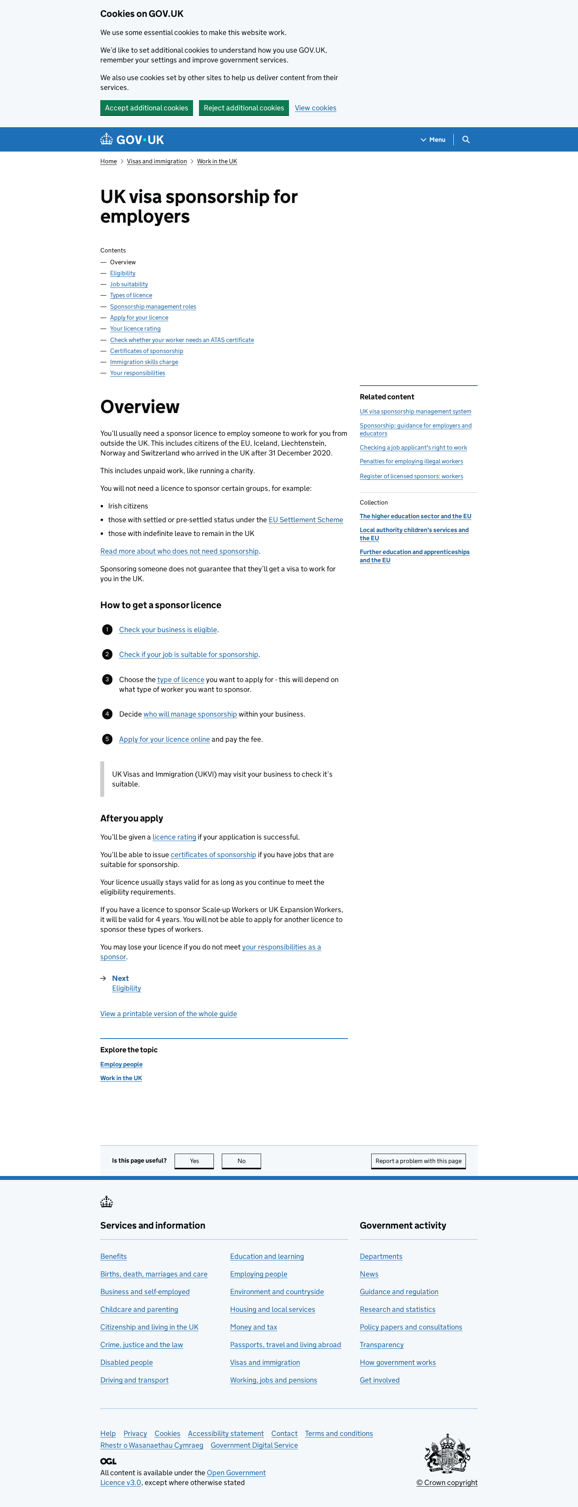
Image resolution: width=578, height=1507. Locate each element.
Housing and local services (272, 1309)
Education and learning (267, 1256)
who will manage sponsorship (190, 714)
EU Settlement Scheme (306, 519)
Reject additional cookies (244, 107)
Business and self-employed (145, 1291)
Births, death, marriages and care (154, 1273)
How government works (398, 1362)
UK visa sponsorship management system (415, 411)
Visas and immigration (157, 161)
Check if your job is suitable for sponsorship (188, 654)
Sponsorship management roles (153, 306)
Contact (284, 1433)
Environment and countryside (277, 1291)
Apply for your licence (139, 317)
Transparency (382, 1344)
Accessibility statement (226, 1433)
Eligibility (122, 273)
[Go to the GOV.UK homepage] (132, 139)
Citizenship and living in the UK (149, 1326)
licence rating (174, 836)
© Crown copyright (447, 1482)
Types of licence (131, 295)
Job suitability (129, 284)
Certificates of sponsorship (146, 351)
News (369, 1273)
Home (108, 161)
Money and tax (253, 1326)
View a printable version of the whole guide (168, 1013)
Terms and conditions (339, 1433)
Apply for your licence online (164, 739)
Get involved (380, 1379)
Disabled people (126, 1362)
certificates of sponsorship (213, 854)
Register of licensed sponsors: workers (411, 476)
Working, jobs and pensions (273, 1379)
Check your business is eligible (168, 629)
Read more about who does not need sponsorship (179, 551)
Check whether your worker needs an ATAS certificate (182, 340)
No (249, 1161)
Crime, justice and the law (141, 1344)
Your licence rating (135, 328)
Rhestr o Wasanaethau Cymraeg (151, 1445)
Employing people (258, 1273)
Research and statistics (398, 1309)
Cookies (167, 1433)
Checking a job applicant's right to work (413, 447)
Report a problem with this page (419, 1161)
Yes (202, 1161)
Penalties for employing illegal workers (411, 461)
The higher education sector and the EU (415, 516)
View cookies (316, 108)
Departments (381, 1256)
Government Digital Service (254, 1445)
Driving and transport (134, 1379)
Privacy (135, 1433)
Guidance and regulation (399, 1291)
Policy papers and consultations (411, 1326)
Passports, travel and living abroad (285, 1344)
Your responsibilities (137, 373)
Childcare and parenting (139, 1309)
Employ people (121, 1064)
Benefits (113, 1256)
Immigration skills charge (144, 362)
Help (108, 1433)
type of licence (180, 679)
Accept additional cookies (146, 107)
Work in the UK (217, 161)
